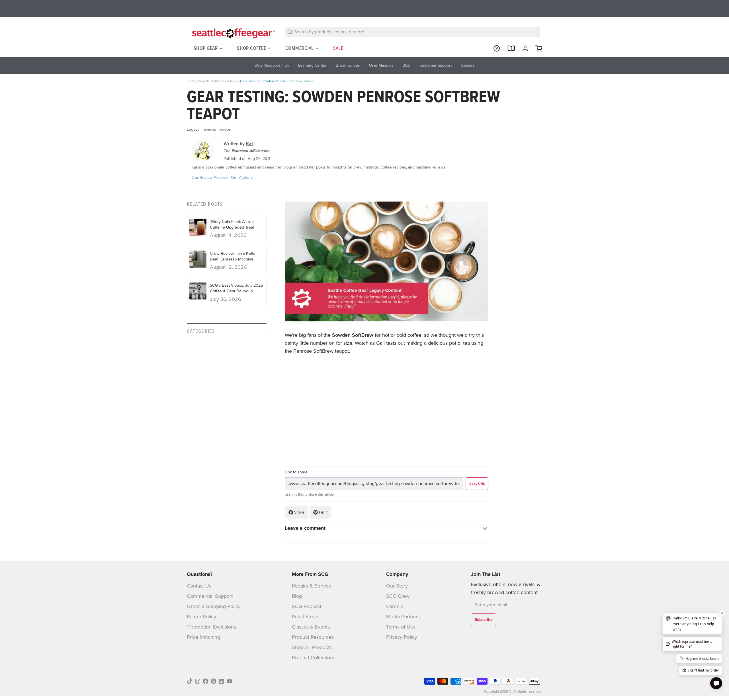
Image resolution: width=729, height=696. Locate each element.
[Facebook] (205, 681)
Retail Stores (306, 616)
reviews (209, 129)
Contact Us (199, 586)
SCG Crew (397, 596)
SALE (338, 48)
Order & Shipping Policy (214, 606)
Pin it (323, 512)
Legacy (193, 129)
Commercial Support (210, 596)
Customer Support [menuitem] (435, 65)
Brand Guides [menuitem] (348, 65)
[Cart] (536, 48)
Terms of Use (400, 627)
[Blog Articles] (508, 48)
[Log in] (523, 48)
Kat (249, 143)
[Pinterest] (213, 681)
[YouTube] (229, 681)
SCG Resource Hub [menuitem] (272, 65)
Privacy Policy (401, 637)
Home (191, 81)
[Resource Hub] (494, 48)
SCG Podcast (306, 606)
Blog (297, 596)
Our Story (397, 586)
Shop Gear (206, 48)
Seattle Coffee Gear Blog (218, 81)
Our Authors (242, 177)
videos (225, 129)
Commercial (299, 48)
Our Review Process (210, 177)
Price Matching (203, 637)
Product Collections (313, 657)
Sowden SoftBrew (352, 335)
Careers (395, 606)
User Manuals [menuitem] (381, 65)
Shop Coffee (251, 48)
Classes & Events (311, 627)
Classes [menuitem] (467, 65)
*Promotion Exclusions (211, 627)
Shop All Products (312, 647)
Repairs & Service (311, 586)
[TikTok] (190, 681)
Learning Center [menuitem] (312, 65)
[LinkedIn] (221, 681)
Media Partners (403, 616)
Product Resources (313, 637)
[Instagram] (197, 681)
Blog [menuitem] (406, 65)
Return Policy (201, 616)
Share (299, 512)
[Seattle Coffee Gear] (232, 33)
